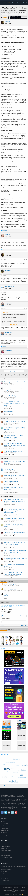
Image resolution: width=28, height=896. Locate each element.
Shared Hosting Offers (6, 850)
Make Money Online (5, 835)
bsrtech (5, 470)
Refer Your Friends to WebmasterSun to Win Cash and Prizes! (13, 606)
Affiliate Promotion (5, 846)
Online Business (4, 823)
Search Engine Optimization (14, 423)
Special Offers (4, 844)
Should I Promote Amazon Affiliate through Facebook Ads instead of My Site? (15, 501)
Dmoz (5, 520)
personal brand (22, 14)
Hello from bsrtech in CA (11, 469)
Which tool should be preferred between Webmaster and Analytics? (14, 444)
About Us (5, 871)
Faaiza (5, 504)
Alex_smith (6, 560)
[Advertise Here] (21, 735)
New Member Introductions (13, 391)
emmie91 (6, 423)
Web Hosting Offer (5, 848)
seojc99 (5, 528)
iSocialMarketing (7, 553)
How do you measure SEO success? (14, 422)
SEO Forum (3, 821)
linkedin (6, 14)
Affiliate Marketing (11, 504)
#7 (26, 338)
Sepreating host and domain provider (15, 532)
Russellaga (6, 407)
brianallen (6, 490)
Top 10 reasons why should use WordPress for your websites (13, 573)
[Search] (26, 2)
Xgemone (6, 413)
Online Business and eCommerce (14, 520)
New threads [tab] (10, 581)
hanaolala (6, 383)
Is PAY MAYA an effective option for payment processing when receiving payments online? (14, 510)
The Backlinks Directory (11, 481)
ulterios (5, 546)
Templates (6, 587)
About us (15, 894)
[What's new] (23, 2)
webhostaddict (9, 286)
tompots (5, 391)
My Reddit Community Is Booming (14, 475)
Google (10, 383)
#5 (26, 292)
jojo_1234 (6, 514)
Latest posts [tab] (3, 581)
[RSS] (22, 894)
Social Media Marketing (12, 476)
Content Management (16, 553)
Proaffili (5, 397)
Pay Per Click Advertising (16, 567)
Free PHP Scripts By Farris (10, 584)
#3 (26, 259)
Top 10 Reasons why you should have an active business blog (15, 551)
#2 (26, 240)
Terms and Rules (8, 894)
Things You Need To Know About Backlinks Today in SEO (13, 436)
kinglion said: (5, 312)
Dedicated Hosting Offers (6, 857)
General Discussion (12, 397)
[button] (1, 3)
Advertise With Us (7, 876)
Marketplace (6, 880)
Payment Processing (13, 514)
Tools (2, 625)
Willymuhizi (8, 303)
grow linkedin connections (20, 12)
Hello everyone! (8, 411)
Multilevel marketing (10, 396)
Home (19, 894)
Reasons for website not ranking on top (15, 558)
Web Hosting (11, 407)
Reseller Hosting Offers (6, 853)
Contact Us (5, 878)
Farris (5, 476)
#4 (26, 275)
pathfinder (6, 575)
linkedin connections (13, 14)
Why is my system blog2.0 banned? (14, 382)
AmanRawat (8, 350)
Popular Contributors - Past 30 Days (11, 634)
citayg (5, 431)
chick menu (6, 464)
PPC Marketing (4, 828)
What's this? (24, 625)
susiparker (8, 270)
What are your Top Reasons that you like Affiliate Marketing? (15, 543)
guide (2, 14)
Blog (4, 873)
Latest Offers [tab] (3, 629)
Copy (3, 621)
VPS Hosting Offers (5, 855)
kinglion (3, 12)
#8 (26, 356)
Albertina (7, 234)
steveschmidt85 (7, 567)
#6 (26, 308)
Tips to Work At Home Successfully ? (14, 519)
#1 (26, 27)
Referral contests (5, 602)
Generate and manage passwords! (14, 451)
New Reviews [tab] (11, 629)
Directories (9, 482)
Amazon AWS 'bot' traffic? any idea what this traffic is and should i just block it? (14, 403)
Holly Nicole (6, 534)
